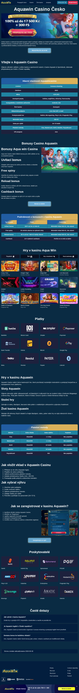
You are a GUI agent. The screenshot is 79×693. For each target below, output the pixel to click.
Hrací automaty (67, 256)
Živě (28, 256)
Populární (9, 256)
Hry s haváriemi (48, 256)
